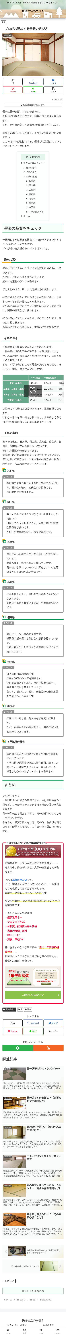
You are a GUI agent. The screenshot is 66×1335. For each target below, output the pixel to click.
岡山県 (32, 185)
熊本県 (32, 203)
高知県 (32, 194)
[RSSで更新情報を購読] (48, 1048)
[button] (53, 90)
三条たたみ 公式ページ (33, 995)
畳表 (29, 1009)
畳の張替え (10, 1009)
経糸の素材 (31, 167)
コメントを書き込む (33, 1291)
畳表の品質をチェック (34, 163)
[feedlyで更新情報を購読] (17, 1048)
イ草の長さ (31, 172)
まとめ (26, 216)
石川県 (32, 181)
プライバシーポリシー (18, 1325)
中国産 (32, 207)
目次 (28, 156)
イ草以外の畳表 (36, 212)
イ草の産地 (31, 176)
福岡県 (32, 198)
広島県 (32, 190)
